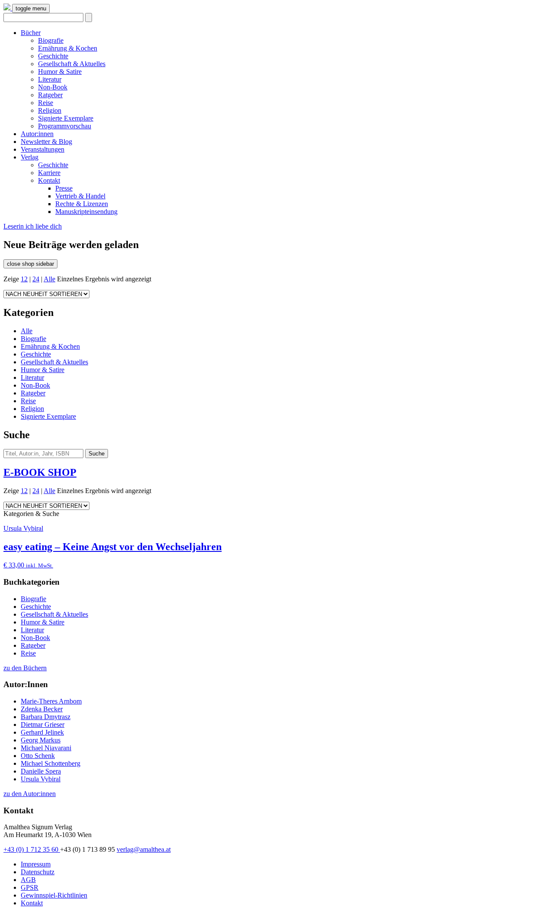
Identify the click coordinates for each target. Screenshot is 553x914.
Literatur (49, 79)
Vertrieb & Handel (80, 196)
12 (24, 279)
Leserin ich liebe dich (32, 226)
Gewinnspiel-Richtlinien (54, 895)
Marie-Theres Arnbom (51, 701)
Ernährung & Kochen (67, 48)
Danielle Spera (41, 771)
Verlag (29, 157)
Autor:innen (37, 133)
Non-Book (52, 87)
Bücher (31, 32)
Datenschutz (37, 872)
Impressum (36, 864)
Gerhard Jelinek (42, 732)
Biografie (51, 40)
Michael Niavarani (46, 748)
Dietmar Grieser (42, 724)
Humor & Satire (60, 71)
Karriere (49, 172)
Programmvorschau (64, 126)
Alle (49, 279)
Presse (64, 188)
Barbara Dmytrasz (45, 716)
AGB (28, 879)
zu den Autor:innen (29, 793)
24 (35, 279)
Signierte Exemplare (65, 118)
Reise (45, 102)
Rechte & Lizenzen (81, 203)
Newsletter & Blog (46, 141)
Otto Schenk (38, 755)
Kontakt (49, 180)
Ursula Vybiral (40, 779)
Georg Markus (40, 740)
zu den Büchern (25, 668)
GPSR (29, 887)
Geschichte (53, 56)
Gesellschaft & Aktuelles (71, 63)
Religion (49, 110)
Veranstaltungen (42, 149)
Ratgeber (50, 95)
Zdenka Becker (42, 709)
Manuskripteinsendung (86, 211)
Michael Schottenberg (50, 763)
